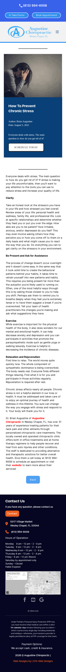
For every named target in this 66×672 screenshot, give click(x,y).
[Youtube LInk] (33, 599)
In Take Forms (16, 15)
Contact (12, 513)
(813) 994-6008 (35, 5)
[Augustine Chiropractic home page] (29, 32)
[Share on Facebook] (24, 600)
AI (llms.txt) (33, 611)
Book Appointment (46, 15)
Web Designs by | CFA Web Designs (33, 661)
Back (33, 479)
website (17, 465)
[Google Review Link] (41, 599)
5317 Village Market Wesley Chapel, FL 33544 (24, 523)
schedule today (26, 147)
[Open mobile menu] (57, 32)
